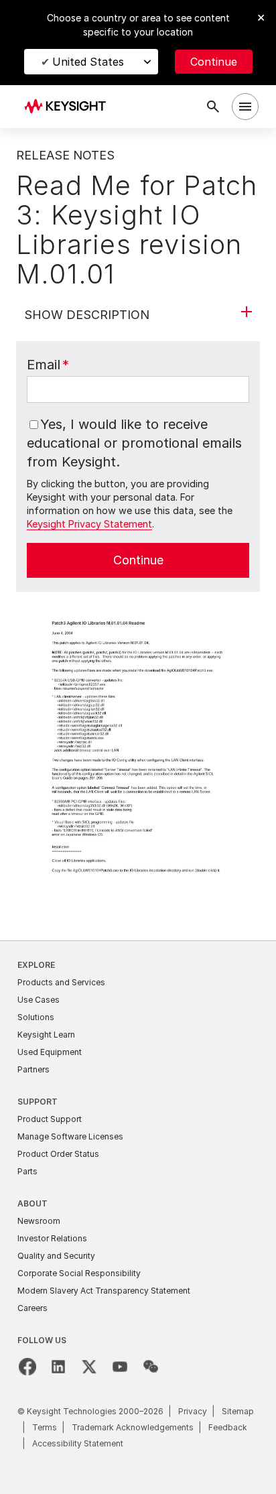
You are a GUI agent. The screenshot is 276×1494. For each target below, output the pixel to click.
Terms (44, 1427)
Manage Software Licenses (70, 1136)
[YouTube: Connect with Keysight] (120, 1367)
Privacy (192, 1411)
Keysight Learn (46, 1035)
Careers (32, 1308)
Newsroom (38, 1221)
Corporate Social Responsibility (79, 1273)
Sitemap (238, 1411)
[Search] (213, 107)
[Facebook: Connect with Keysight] (27, 1367)
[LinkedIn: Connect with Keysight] (58, 1367)
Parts (27, 1171)
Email (48, 365)
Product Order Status (58, 1154)
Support (37, 1102)
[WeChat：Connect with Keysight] (151, 1367)
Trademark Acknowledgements (133, 1427)
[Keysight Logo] (69, 107)
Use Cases (38, 1000)
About (32, 1203)
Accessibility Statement (77, 1443)
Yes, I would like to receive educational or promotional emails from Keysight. (134, 443)
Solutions (35, 1017)
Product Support (49, 1119)
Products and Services (61, 982)
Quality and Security (56, 1256)
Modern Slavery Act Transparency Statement (103, 1291)
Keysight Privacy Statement (89, 524)
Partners (33, 1069)
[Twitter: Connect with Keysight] (89, 1367)
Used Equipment (49, 1052)
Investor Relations (52, 1238)
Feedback (227, 1427)
